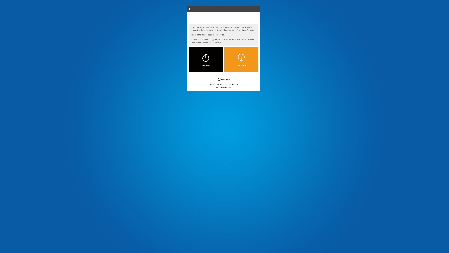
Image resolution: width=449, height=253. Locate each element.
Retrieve (241, 65)
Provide (206, 65)
